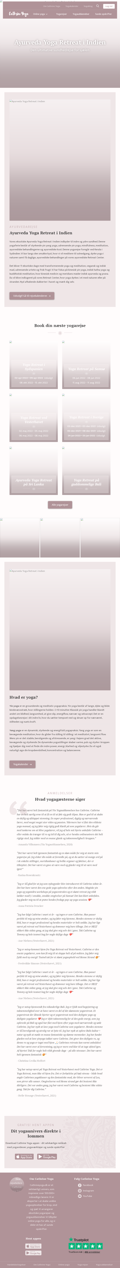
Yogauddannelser (81, 14)
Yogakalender (71, 6)
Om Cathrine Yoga (51, 6)
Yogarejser (61, 14)
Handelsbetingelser (16, 1265)
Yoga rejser (82, 1265)
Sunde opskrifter (103, 14)
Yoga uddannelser (104, 1265)
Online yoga (39, 14)
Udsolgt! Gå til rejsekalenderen (30, 296)
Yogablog (88, 6)
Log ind (109, 6)
